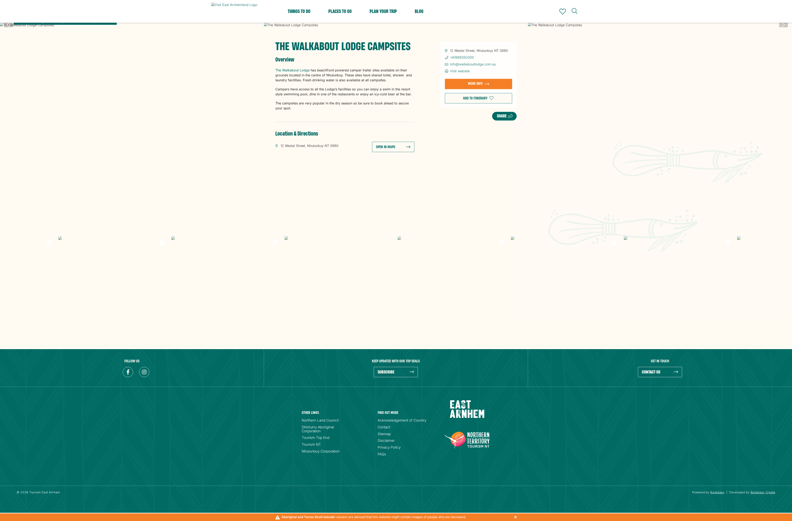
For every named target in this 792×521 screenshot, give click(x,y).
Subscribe (386, 372)
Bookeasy (717, 492)
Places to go (340, 11)
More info (475, 84)
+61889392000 (462, 57)
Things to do (299, 11)
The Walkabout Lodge (292, 70)
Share (502, 116)
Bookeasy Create (763, 492)
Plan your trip (383, 11)
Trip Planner (562, 11)
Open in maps (385, 147)
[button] (478, 98)
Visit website (460, 71)
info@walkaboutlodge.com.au (473, 64)
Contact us (651, 372)
